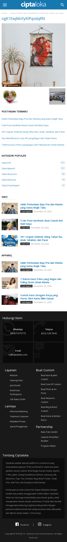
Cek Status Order (18, 399)
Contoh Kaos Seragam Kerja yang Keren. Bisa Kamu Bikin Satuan (39, 297)
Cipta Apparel (30, 168)
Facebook (24, 525)
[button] (62, 4)
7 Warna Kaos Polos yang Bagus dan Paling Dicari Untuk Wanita (33, 144)
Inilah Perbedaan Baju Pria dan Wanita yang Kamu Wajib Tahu (32, 118)
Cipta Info (30, 162)
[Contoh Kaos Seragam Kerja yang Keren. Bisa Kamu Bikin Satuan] (10, 299)
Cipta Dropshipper (30, 185)
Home (4, 13)
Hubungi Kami (16, 380)
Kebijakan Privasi (17, 421)
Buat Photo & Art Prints (48, 391)
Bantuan (14, 375)
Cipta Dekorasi (30, 179)
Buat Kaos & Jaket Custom (49, 377)
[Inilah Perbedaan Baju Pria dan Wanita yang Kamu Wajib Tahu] (10, 208)
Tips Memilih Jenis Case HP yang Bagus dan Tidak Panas (29, 138)
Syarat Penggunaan (18, 426)
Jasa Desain (15, 385)
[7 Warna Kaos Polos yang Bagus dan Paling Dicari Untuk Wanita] (10, 283)
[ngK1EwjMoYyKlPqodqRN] (33, 55)
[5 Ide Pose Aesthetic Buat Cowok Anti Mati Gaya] (10, 224)
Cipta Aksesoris (30, 173)
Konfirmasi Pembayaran (16, 392)
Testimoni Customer (19, 416)
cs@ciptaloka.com (17, 352)
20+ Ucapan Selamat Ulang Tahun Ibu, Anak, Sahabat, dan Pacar (33, 131)
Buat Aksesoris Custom (48, 400)
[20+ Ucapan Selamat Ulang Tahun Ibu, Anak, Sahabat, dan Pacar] (10, 240)
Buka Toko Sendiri (49, 432)
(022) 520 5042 (49, 331)
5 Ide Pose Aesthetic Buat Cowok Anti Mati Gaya (25, 125)
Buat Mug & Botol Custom (49, 409)
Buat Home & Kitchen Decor (50, 418)
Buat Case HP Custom (51, 384)
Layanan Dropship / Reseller (50, 439)
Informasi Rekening (18, 411)
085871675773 (18, 331)
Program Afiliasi (48, 446)
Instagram (47, 525)
